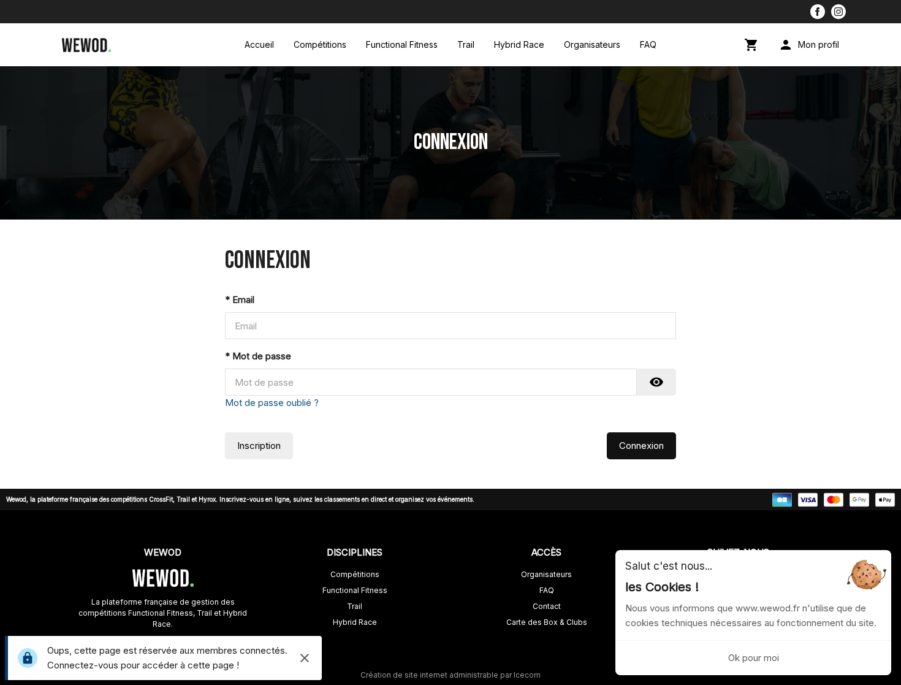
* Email (239, 299)
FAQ (648, 44)
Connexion (641, 445)
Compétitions (320, 44)
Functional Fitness (402, 44)
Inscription (259, 445)
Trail (465, 44)
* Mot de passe (258, 356)
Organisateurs (592, 44)
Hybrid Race (519, 44)
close (304, 658)
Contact (547, 606)
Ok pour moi (753, 658)
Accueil (259, 44)
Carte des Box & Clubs (546, 622)
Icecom (527, 674)
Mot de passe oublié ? (272, 402)
